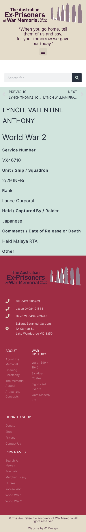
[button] (43, 51)
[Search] (77, 77)
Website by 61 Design (43, 528)
